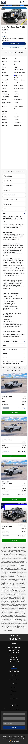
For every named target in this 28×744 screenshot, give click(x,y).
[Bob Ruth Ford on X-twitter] (12, 639)
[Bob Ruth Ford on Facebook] (9, 639)
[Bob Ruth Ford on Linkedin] (19, 639)
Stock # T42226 (5, 438)
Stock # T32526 (5, 481)
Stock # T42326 (5, 394)
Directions (14, 691)
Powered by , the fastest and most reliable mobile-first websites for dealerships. (14, 737)
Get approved (14, 683)
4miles (24, 398)
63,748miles (23, 528)
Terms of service (14, 698)
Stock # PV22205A (6, 524)
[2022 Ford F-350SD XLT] (14, 513)
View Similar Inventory (14, 47)
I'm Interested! (15, 412)
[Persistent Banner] (14, 5)
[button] (20, 2)
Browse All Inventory (14, 43)
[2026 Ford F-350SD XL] (14, 383)
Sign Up (14, 727)
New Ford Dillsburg (14, 671)
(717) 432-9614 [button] (15, 652)
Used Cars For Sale (14, 679)
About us (14, 687)
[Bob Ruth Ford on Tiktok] (15, 639)
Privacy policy (14, 695)
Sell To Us (13, 675)
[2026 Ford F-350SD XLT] (14, 426)
